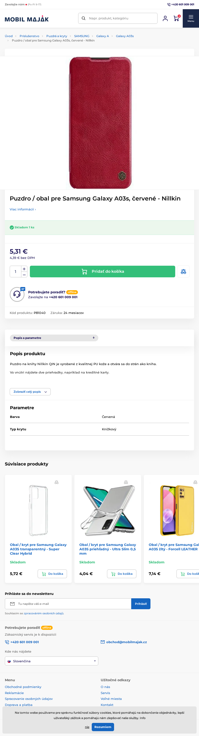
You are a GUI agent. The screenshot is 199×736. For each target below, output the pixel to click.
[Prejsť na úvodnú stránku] (27, 18)
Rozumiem (102, 727)
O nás (105, 687)
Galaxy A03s (125, 36)
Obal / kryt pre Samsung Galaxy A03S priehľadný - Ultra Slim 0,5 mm (107, 549)
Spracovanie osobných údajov (29, 699)
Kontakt (107, 705)
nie (87, 727)
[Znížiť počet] (24, 275)
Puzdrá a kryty (56, 36)
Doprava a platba (19, 705)
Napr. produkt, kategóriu (108, 18)
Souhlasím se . (34, 613)
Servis (105, 693)
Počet (15, 271)
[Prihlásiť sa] (165, 18)
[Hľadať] (83, 18)
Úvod (9, 36)
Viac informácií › (23, 209)
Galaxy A (102, 36)
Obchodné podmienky (23, 687)
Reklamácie (14, 693)
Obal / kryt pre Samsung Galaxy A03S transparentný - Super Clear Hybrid (38, 549)
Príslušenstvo (29, 36)
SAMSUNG (81, 36)
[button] (190, 18)
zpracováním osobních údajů (43, 613)
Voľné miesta (111, 699)
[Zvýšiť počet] (24, 269)
